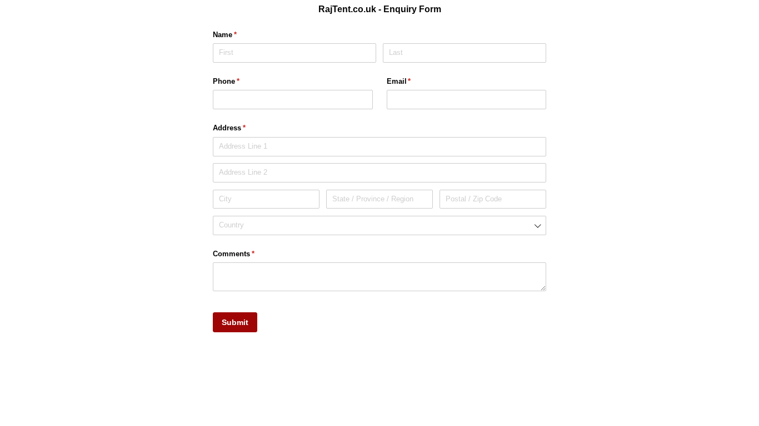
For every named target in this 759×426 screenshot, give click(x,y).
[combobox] (379, 225)
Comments (248, 254)
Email (413, 81)
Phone (240, 81)
